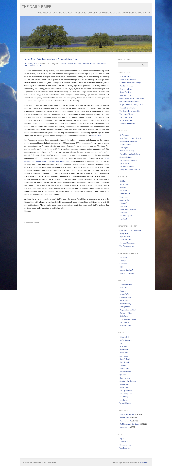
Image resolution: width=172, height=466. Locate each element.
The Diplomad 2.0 (125, 391)
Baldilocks (123, 288)
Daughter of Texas (126, 86)
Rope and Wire (124, 237)
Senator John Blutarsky (128, 381)
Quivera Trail (96, 136)
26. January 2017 (30, 64)
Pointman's (123, 203)
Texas (26, 65)
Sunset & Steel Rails (127, 108)
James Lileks (124, 200)
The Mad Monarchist (126, 243)
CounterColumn (125, 297)
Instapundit (123, 353)
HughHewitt (123, 350)
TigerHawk (123, 219)
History (92, 64)
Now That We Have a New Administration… (52, 59)
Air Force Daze (124, 76)
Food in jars (123, 148)
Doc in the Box (124, 300)
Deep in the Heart (125, 89)
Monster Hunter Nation (127, 273)
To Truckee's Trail (125, 120)
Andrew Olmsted (125, 285)
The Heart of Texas (126, 114)
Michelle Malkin (125, 362)
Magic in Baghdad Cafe (127, 310)
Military (103, 64)
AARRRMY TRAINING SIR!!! (70, 64)
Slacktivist (123, 213)
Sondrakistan (124, 384)
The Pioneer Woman (126, 166)
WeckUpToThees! (125, 326)
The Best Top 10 (125, 216)
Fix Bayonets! (124, 307)
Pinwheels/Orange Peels (128, 319)
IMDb (121, 267)
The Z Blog (123, 397)
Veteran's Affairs (36, 65)
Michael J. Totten (125, 313)
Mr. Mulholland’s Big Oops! (129, 424)
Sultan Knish (124, 387)
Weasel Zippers (125, 403)
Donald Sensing (125, 304)
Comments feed (125, 445)
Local (98, 64)
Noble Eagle (123, 316)
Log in (121, 439)
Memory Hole (124, 418)
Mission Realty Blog (126, 151)
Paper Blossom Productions (129, 154)
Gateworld (123, 264)
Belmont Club (124, 337)
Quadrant (122, 375)
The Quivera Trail (125, 117)
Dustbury (122, 187)
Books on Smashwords (127, 80)
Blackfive (122, 291)
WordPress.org (124, 448)
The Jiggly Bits (124, 163)
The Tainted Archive (126, 246)
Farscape (122, 261)
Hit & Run (123, 346)
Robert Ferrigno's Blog (127, 209)
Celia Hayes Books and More (130, 230)
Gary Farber (123, 197)
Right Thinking (124, 378)
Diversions (123, 427)
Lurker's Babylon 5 (126, 270)
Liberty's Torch (124, 359)
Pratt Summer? (125, 421)
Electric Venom (125, 144)
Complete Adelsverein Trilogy (130, 83)
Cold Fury (123, 181)
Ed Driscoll (123, 191)
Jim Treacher (124, 356)
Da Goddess (124, 184)
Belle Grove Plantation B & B (130, 138)
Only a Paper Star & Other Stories (131, 98)
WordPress (144, 462)
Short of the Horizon (126, 415)
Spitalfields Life (125, 240)
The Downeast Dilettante (128, 160)
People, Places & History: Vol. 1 (131, 105)
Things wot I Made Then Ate (129, 170)
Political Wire (124, 368)
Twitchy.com (124, 400)
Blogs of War (124, 294)
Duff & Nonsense (125, 340)
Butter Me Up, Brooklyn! (128, 141)
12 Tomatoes (124, 135)
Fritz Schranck (124, 194)
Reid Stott (123, 206)
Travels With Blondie (127, 124)
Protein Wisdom (125, 372)
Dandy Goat (123, 233)
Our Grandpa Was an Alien (129, 102)
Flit (120, 343)
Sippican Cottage (125, 157)
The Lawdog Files (125, 394)
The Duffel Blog (125, 322)
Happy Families (125, 92)
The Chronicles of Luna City (129, 111)
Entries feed (123, 442)
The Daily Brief (36, 7)
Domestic (85, 64)
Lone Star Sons (125, 95)
